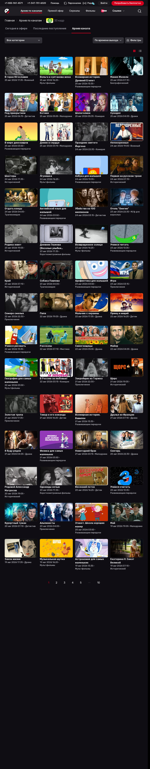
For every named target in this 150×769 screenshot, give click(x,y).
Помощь (55, 3)
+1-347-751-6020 (36, 3)
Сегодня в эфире (16, 28)
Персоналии (74, 3)
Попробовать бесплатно (127, 3)
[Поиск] (139, 11)
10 (98, 582)
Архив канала (81, 28)
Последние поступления (49, 28)
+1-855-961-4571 (14, 3)
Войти (104, 3)
